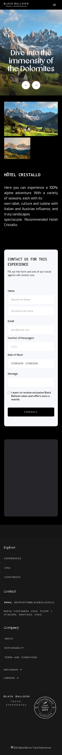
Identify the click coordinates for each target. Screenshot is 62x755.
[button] (26, 85)
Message (13, 374)
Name (11, 291)
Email (11, 321)
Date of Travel (15, 355)
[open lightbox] (31, 119)
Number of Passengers (21, 338)
